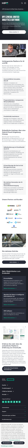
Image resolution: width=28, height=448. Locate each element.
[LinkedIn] (3, 402)
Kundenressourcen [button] (7, 419)
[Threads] (11, 402)
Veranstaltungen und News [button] (8, 415)
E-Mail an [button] (7, 391)
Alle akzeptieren (7, 442)
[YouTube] (17, 402)
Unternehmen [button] (5, 407)
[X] (6, 402)
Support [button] (4, 411)
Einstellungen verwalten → (7, 446)
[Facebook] (14, 402)
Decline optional (19, 442)
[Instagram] (9, 402)
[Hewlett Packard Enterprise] (5, 3)
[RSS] (19, 402)
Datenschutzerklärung (14, 440)
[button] (22, 3)
